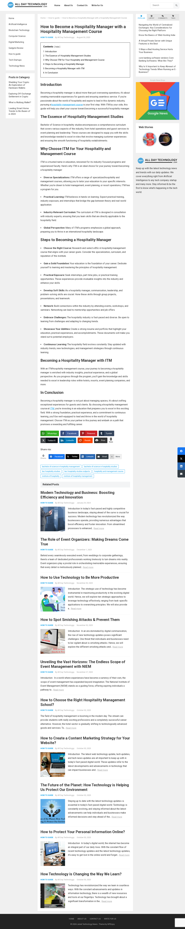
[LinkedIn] (181, 466)
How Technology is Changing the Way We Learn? (81, 874)
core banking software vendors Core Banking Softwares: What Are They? (156, 59)
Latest (151, 18)
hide (57, 47)
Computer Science (17, 36)
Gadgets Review (16, 48)
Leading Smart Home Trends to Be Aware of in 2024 (19, 111)
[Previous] (144, 139)
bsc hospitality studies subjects (77, 471)
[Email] (181, 473)
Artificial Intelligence (18, 24)
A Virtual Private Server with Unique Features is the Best (155, 42)
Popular (141, 18)
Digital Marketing (16, 42)
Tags (173, 18)
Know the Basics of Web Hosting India (157, 35)
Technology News (17, 66)
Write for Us (110, 919)
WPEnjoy (111, 924)
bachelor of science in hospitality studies (100, 467)
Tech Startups (15, 60)
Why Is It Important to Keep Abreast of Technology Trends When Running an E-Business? (157, 69)
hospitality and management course (108, 471)
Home (11, 18)
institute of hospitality (50, 476)
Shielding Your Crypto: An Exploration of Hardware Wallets (19, 85)
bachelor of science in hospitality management (61, 467)
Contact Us (95, 919)
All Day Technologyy (66, 37)
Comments (162, 18)
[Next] (171, 139)
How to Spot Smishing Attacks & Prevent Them (80, 619)
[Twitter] (181, 458)
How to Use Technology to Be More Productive (79, 577)
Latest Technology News (87, 924)
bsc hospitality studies (51, 471)
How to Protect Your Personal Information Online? (82, 832)
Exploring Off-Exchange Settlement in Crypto (20, 95)
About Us (81, 919)
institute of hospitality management (78, 476)
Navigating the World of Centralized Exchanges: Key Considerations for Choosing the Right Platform (155, 27)
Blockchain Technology (19, 30)
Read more (99, 528)
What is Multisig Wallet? (20, 102)
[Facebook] (181, 451)
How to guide (15, 54)
